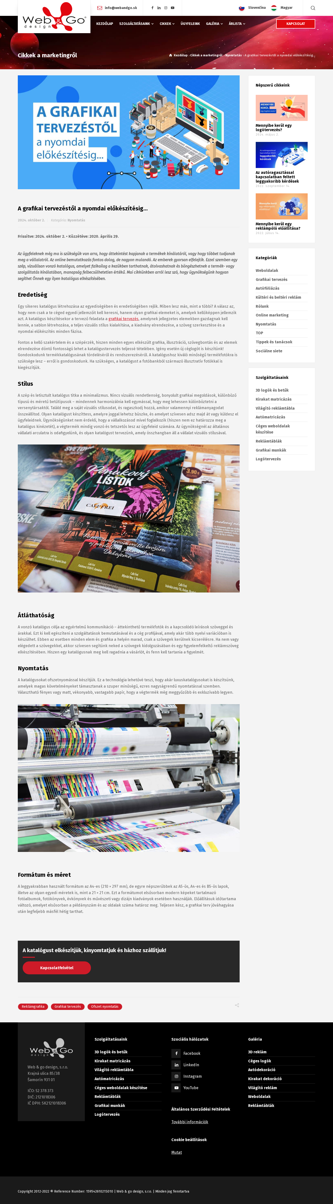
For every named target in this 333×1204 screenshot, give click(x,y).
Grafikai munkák (271, 450)
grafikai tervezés (123, 318)
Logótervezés (268, 459)
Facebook (191, 1053)
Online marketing (272, 315)
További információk (189, 1122)
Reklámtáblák (269, 441)
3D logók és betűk (272, 390)
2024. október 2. (31, 220)
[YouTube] (172, 8)
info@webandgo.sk (121, 8)
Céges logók (259, 1061)
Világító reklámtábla (275, 408)
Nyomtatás (76, 220)
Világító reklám (262, 1088)
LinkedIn (191, 1065)
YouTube (190, 1088)
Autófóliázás (267, 288)
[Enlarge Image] (129, 132)
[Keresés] (312, 8)
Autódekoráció (261, 1069)
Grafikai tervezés (68, 1007)
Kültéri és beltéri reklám (278, 297)
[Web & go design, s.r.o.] (54, 16)
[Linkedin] (159, 8)
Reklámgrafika (33, 1007)
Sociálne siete (269, 351)
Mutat (176, 1152)
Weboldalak (267, 270)
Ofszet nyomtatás (104, 1007)
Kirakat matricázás (274, 399)
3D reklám (257, 1052)
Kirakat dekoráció (265, 1078)
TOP (259, 333)
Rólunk (262, 306)
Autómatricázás (270, 417)
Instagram (192, 1076)
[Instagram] (166, 8)
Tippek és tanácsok (274, 342)
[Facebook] (152, 8)
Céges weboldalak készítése (121, 1088)
